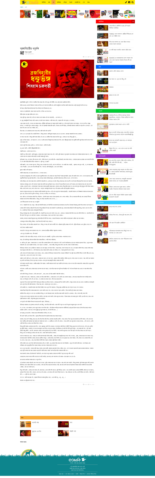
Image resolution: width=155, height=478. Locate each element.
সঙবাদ (70, 2)
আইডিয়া (44, 2)
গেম (84, 2)
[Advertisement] (57, 32)
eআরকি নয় (77, 2)
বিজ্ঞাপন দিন (82, 474)
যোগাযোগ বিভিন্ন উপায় (91, 474)
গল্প (53, 2)
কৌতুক (65, 2)
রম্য (49, 2)
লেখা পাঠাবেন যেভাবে (69, 474)
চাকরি (77, 474)
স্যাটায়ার (59, 2)
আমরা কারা (61, 474)
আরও (88, 2)
